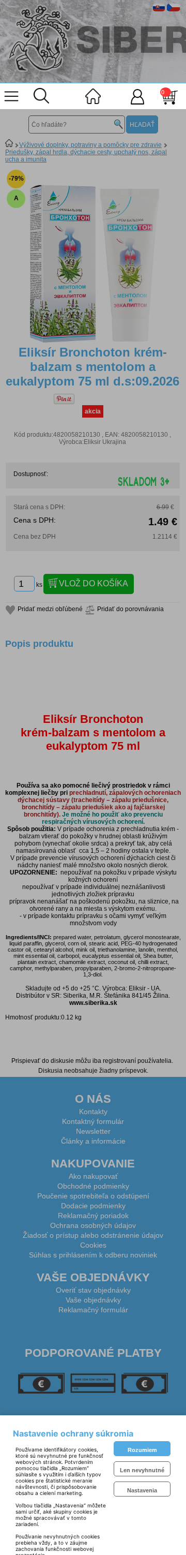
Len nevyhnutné (142, 1470)
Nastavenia (142, 1490)
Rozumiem (142, 1450)
